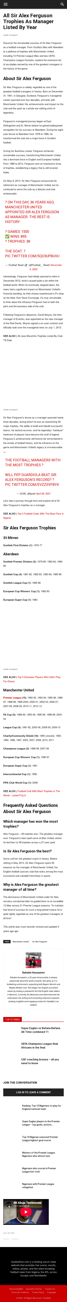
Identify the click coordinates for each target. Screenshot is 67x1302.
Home (6, 1239)
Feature (15, 1239)
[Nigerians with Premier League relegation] (11, 1190)
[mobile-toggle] (5, 4)
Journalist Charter (34, 1288)
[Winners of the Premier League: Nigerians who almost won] (11, 1159)
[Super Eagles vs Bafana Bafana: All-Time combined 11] (11, 1034)
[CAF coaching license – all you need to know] (11, 1066)
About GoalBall (16, 1288)
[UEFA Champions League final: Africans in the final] (11, 1050)
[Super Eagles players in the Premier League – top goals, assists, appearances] (11, 1128)
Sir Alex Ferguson (39, 941)
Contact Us (50, 1288)
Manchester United (21, 941)
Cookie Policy (38, 1292)
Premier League (12, 697)
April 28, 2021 (43, 493)
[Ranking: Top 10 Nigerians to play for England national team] (11, 1112)
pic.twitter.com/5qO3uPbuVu (32, 256)
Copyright (51, 1292)
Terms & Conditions (20, 1292)
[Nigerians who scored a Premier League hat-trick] (11, 1175)
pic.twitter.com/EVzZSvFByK (32, 485)
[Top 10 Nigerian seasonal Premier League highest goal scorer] (11, 1143)
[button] (62, 4)
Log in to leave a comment (33, 1092)
